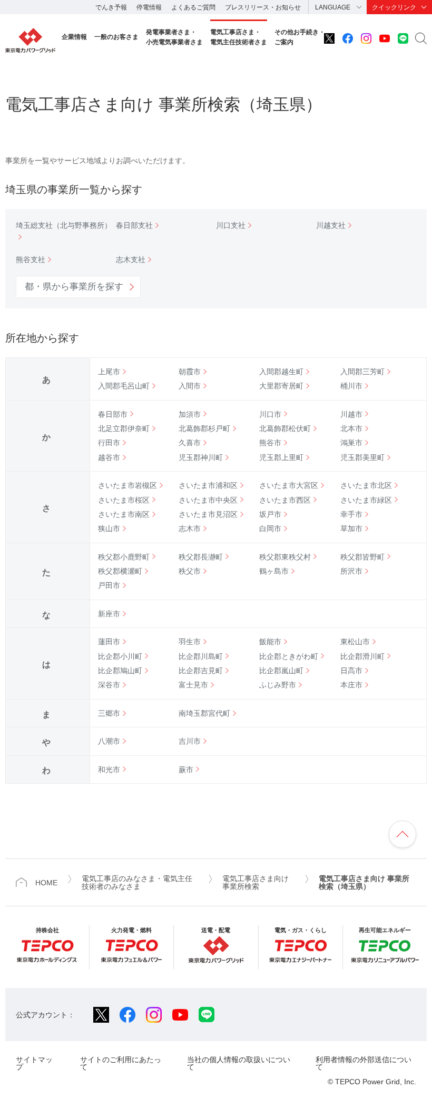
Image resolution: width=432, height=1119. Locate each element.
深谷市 (109, 685)
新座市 (109, 614)
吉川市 (190, 741)
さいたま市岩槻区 (127, 485)
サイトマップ (34, 1063)
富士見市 (193, 685)
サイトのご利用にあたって (120, 1063)
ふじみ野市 (277, 685)
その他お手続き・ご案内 (299, 37)
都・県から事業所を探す (74, 286)
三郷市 (109, 713)
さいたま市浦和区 (208, 485)
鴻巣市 (351, 442)
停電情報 (149, 7)
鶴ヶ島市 (274, 571)
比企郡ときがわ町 (288, 656)
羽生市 (190, 641)
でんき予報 (111, 7)
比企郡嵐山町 (281, 670)
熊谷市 (270, 442)
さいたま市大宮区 (288, 485)
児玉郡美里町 (362, 457)
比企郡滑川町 (362, 656)
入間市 (190, 386)
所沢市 (351, 571)
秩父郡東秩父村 (285, 557)
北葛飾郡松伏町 (285, 428)
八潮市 (109, 741)
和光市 (109, 769)
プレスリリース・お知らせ (263, 7)
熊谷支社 (30, 259)
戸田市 (109, 585)
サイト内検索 (421, 38)
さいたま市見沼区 (208, 514)
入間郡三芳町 (362, 371)
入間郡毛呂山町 (124, 386)
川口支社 (231, 225)
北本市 (351, 428)
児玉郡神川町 (201, 457)
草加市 (351, 528)
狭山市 (109, 528)
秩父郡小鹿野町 (124, 557)
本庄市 (351, 685)
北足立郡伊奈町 (124, 428)
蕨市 (186, 769)
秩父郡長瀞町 (201, 557)
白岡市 (270, 528)
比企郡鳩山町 (120, 670)
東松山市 (355, 641)
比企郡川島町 (201, 656)
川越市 (351, 414)
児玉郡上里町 (281, 457)
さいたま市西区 (285, 500)
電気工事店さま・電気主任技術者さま (238, 37)
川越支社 (331, 225)
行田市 (109, 442)
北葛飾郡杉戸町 (204, 428)
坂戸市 (270, 514)
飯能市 (270, 641)
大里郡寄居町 (281, 386)
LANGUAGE (332, 7)
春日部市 (112, 414)
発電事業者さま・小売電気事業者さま (174, 37)
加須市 (190, 414)
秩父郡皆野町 (362, 557)
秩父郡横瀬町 (120, 571)
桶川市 (351, 386)
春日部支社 (134, 225)
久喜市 (190, 442)
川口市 (270, 414)
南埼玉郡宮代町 (204, 713)
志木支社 (130, 259)
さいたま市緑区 (366, 500)
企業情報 (74, 37)
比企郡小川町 (120, 656)
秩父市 (190, 571)
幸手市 (351, 514)
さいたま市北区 (366, 485)
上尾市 (109, 371)
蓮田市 (109, 641)
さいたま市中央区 (208, 500)
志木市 (190, 528)
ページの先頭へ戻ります (402, 834)
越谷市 (109, 457)
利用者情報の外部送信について (363, 1063)
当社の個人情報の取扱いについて (238, 1063)
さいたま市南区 (124, 514)
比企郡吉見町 (201, 670)
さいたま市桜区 (124, 500)
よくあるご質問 (193, 7)
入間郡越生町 (281, 371)
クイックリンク (394, 7)
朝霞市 (190, 371)
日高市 (351, 670)
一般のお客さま (116, 37)
